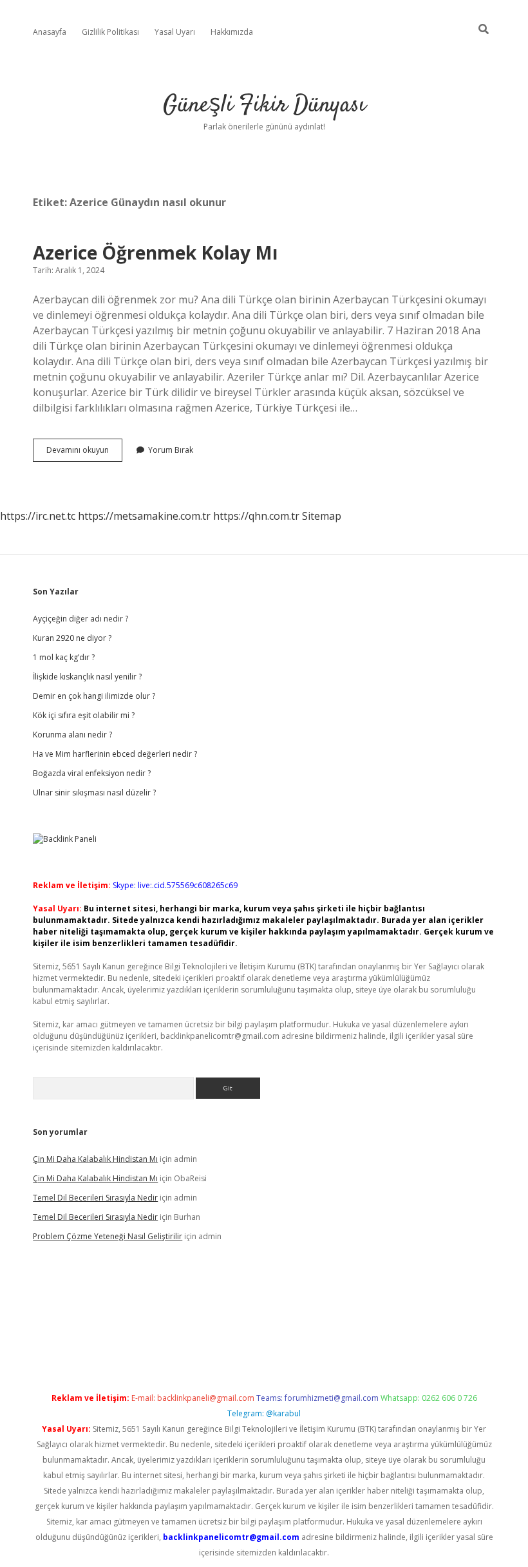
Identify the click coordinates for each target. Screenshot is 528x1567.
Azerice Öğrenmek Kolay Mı (155, 252)
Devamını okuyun (84, 453)
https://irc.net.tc (37, 516)
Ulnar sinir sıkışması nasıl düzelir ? (94, 792)
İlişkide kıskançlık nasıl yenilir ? (87, 676)
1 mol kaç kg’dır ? (64, 657)
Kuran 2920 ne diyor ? (72, 637)
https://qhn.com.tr (256, 516)
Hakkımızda (232, 31)
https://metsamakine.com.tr (144, 516)
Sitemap (321, 516)
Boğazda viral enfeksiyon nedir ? (92, 773)
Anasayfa (49, 31)
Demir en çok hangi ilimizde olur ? (94, 695)
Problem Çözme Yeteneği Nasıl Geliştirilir (107, 1236)
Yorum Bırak (170, 449)
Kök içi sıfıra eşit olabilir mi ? (84, 715)
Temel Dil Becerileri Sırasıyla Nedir (95, 1197)
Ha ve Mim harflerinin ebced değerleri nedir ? (115, 753)
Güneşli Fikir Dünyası (264, 105)
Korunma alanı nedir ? (72, 734)
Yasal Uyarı (175, 31)
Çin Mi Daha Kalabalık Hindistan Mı (95, 1159)
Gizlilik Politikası (110, 31)
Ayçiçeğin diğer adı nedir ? (80, 618)
